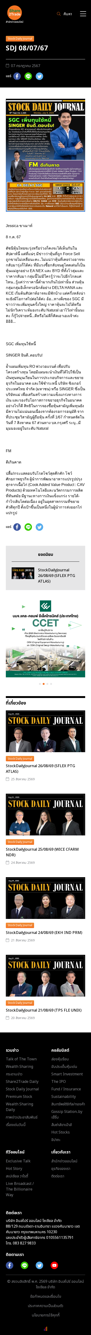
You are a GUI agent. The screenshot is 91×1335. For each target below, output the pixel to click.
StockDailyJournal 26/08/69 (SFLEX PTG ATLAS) (40, 768)
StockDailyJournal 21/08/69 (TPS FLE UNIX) (43, 1010)
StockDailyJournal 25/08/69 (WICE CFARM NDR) (42, 852)
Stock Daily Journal (20, 39)
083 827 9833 (24, 1243)
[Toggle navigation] (83, 14)
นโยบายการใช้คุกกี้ (46, 1315)
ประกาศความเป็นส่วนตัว (45, 1306)
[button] (40, 684)
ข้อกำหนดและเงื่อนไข (45, 1296)
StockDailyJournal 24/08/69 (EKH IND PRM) (44, 933)
